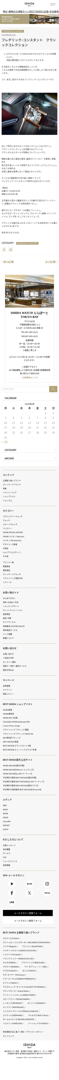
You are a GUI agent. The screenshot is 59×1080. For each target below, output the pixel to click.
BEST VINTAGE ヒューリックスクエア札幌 (19, 749)
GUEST (5, 829)
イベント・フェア (10, 492)
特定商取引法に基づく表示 (14, 1031)
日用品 (5, 548)
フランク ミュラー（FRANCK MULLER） (18, 958)
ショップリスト (9, 496)
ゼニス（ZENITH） (29, 970)
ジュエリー (7, 528)
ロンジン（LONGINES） (36, 1003)
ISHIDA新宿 (7, 709)
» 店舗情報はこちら (29, 377)
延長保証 (6, 614)
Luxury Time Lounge (11, 725)
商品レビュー (8, 693)
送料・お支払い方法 (10, 602)
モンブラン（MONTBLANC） (13, 1007)
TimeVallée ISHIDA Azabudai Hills (16, 721)
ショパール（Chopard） (12, 954)
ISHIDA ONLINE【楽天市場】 (13, 765)
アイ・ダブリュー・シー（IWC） (35, 966)
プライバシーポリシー (35, 1031)
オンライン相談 (9, 662)
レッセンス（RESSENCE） (12, 1003)
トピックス (7, 500)
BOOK (5, 809)
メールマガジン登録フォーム (28, 913)
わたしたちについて (13, 839)
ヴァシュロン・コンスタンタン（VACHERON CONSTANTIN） (26, 942)
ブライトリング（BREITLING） (32, 962)
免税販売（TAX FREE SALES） (14, 626)
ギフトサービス (9, 622)
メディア (7, 799)
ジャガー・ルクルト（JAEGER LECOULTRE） (19, 950)
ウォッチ (6, 520)
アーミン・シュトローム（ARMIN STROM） (19, 995)
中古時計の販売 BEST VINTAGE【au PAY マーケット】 (23, 781)
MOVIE (5, 813)
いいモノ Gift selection (12, 540)
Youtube (11, 887)
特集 (5, 488)
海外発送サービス (10, 630)
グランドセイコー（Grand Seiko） (16, 991)
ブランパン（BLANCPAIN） (32, 946)
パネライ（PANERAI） (11, 966)
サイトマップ (8, 1036)
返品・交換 (7, 618)
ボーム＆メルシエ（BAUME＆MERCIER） (18, 1019)
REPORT (6, 825)
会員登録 (6, 685)
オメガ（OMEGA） (9, 962)
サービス (6, 853)
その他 (5, 556)
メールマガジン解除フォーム (28, 920)
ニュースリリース (10, 861)
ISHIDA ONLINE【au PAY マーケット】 (17, 773)
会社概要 (6, 849)
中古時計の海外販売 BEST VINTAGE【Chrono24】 (22, 789)
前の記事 (8, 261)
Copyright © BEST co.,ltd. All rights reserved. (29, 1058)
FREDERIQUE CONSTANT (13, 31)
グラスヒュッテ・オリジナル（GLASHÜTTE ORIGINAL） (24, 986)
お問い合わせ (8, 654)
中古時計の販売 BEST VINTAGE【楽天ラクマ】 (20, 785)
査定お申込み (8, 670)
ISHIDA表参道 (8, 713)
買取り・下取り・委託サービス (15, 666)
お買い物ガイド (11, 592)
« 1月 (5, 442)
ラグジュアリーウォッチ (13, 516)
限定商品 (6, 570)
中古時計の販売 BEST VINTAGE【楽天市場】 (20, 777)
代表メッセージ (9, 845)
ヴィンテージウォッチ (12, 574)
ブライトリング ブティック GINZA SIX (18, 733)
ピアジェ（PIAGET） (10, 982)
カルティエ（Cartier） (11, 938)
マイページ (8, 680)
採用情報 (6, 865)
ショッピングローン (11, 606)
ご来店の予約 (8, 658)
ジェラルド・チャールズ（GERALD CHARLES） (20, 1011)
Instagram (10, 249)
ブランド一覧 (8, 562)
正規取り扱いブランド (12, 480)
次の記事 (50, 261)
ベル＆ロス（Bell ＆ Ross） (38, 1015)
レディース (7, 582)
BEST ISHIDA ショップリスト (18, 704)
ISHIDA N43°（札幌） (10, 717)
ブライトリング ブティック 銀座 (16, 729)
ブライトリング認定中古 (13, 578)
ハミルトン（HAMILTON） (12, 1023)
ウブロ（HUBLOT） (10, 970)
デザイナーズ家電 (10, 544)
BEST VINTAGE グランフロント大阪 (17, 745)
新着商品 (6, 566)
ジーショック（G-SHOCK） (38, 1023)
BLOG (29, 887)
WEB (5, 805)
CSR (4, 857)
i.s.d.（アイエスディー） (12, 552)
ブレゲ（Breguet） (10, 946)
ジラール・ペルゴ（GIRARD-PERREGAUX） (19, 978)
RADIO (5, 817)
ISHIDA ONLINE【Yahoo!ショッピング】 (18, 769)
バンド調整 (7, 634)
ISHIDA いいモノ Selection (13, 536)
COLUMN (6, 821)
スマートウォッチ (10, 524)
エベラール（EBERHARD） (13, 1015)
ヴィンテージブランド (12, 484)
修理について (8, 638)
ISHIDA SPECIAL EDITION (13, 532)
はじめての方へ (9, 598)
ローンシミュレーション (13, 610)
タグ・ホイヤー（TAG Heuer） (14, 974)
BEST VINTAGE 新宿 (10, 741)
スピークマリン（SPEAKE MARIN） (16, 999)
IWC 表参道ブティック (12, 737)
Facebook (4, 249)
